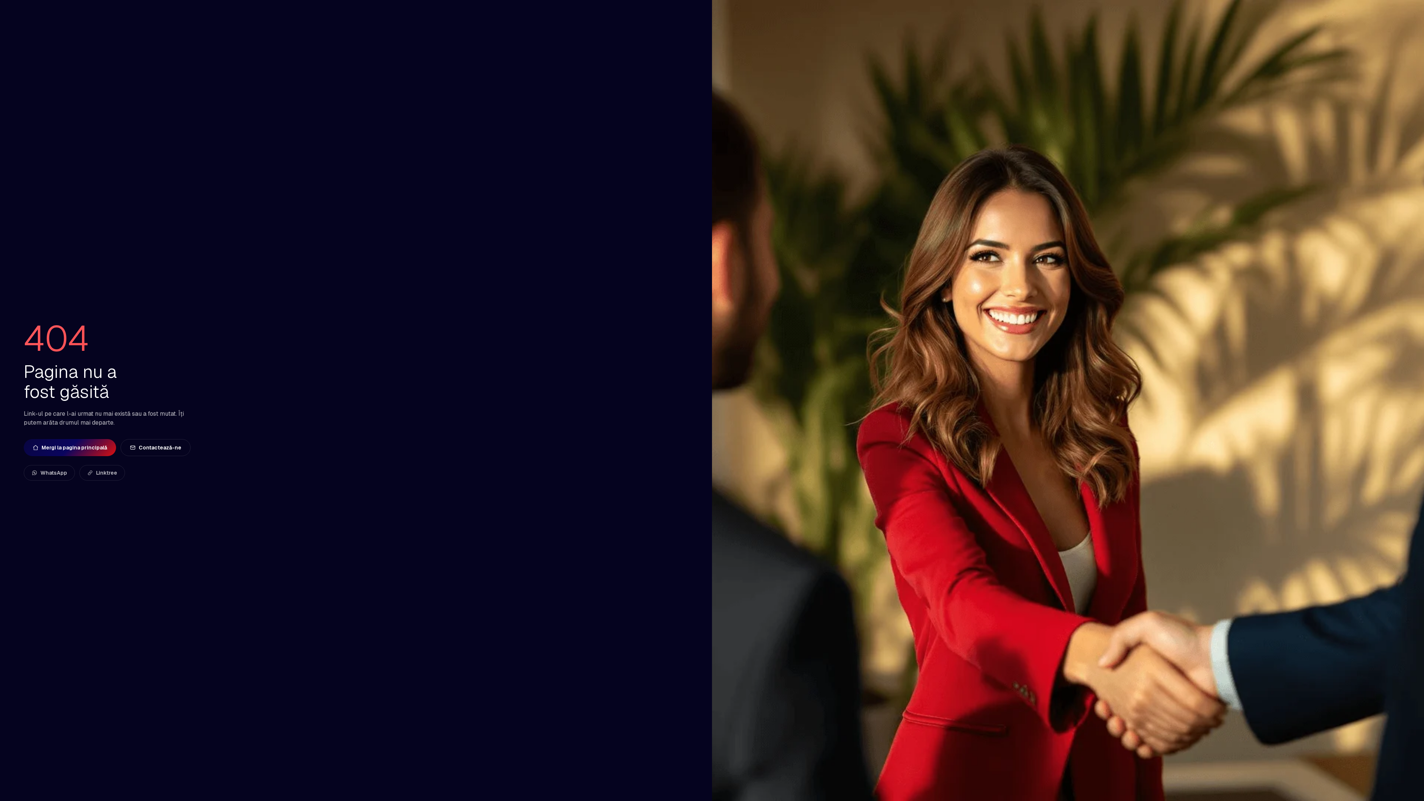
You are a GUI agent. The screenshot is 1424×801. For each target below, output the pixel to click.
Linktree (106, 472)
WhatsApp (53, 472)
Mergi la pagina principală (74, 447)
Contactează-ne (160, 447)
